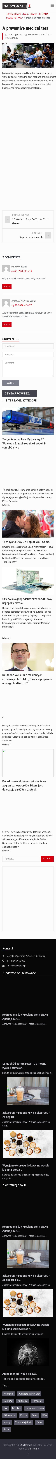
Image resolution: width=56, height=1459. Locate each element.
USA (44, 1415)
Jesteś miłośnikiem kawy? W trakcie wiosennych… (26, 1285)
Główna (33, 14)
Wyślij (10, 383)
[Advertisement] (28, 120)
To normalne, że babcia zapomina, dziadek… (24, 1379)
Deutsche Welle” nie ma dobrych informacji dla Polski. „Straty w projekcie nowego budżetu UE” (27, 679)
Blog (25, 14)
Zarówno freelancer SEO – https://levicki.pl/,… (24, 1024)
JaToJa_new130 (20, 301)
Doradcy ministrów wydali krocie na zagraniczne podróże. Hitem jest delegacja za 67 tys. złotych (24, 785)
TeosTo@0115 (14, 34)
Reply (7, 286)
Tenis (34, 1415)
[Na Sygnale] (16, 6)
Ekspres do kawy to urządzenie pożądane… (23, 1334)
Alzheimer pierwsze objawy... (20, 1373)
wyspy (7, 1422)
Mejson (15, 266)
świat (39, 1422)
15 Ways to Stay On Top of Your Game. (26, 541)
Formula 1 (37, 1401)
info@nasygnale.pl (17, 965)
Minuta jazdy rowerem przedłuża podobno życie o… (27, 1073)
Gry (5, 1408)
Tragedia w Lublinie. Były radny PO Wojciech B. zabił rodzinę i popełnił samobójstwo (24, 443)
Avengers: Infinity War (29, 1394)
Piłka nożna (9, 1415)
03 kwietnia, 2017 (36, 34)
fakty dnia (23, 1401)
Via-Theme (33, 1448)
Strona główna (14, 14)
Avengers (8, 1394)
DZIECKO (8, 1401)
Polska (23, 1415)
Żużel (6, 1429)
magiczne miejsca (35, 1408)
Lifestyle (16, 1408)
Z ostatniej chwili (23, 1422)
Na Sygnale (26, 1445)
